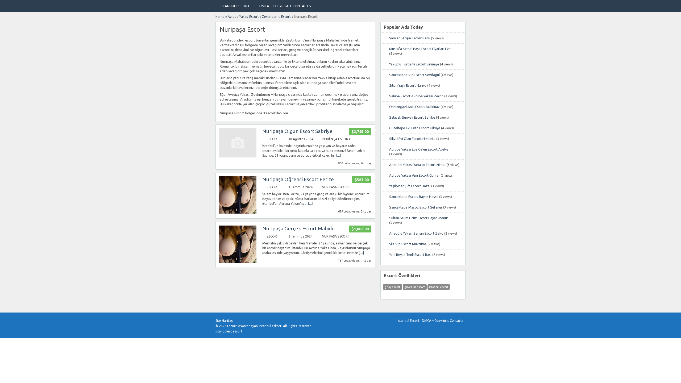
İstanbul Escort (234, 6)
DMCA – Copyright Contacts (285, 6)
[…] (338, 155)
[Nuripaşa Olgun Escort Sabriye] (237, 156)
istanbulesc (223, 331)
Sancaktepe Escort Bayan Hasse (413, 196)
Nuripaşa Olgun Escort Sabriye (297, 131)
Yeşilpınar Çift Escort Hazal (409, 186)
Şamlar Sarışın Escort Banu (409, 38)
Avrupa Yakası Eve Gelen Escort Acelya (419, 149)
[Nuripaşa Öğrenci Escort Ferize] (237, 212)
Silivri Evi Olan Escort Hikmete (412, 138)
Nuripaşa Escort (336, 139)
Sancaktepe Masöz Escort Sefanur (415, 207)
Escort (273, 139)
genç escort (392, 287)
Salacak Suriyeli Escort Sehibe (412, 117)
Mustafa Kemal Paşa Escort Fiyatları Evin (420, 49)
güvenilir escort (414, 287)
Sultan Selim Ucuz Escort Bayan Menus (419, 218)
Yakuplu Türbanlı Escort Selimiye (414, 64)
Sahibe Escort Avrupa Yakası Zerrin (416, 96)
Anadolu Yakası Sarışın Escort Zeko (416, 233)
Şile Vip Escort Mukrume (408, 244)
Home (220, 16)
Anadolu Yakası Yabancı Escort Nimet (417, 164)
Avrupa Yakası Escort (243, 16)
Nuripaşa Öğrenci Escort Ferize (298, 179)
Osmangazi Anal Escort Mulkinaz (414, 107)
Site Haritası (224, 320)
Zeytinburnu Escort (276, 16)
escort (237, 331)
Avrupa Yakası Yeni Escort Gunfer (414, 175)
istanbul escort (438, 287)
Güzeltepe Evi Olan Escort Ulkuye (414, 128)
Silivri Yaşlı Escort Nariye (407, 85)
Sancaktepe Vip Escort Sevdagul (414, 75)
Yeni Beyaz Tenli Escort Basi (410, 254)
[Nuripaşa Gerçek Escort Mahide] (237, 261)
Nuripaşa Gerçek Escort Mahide (298, 228)
